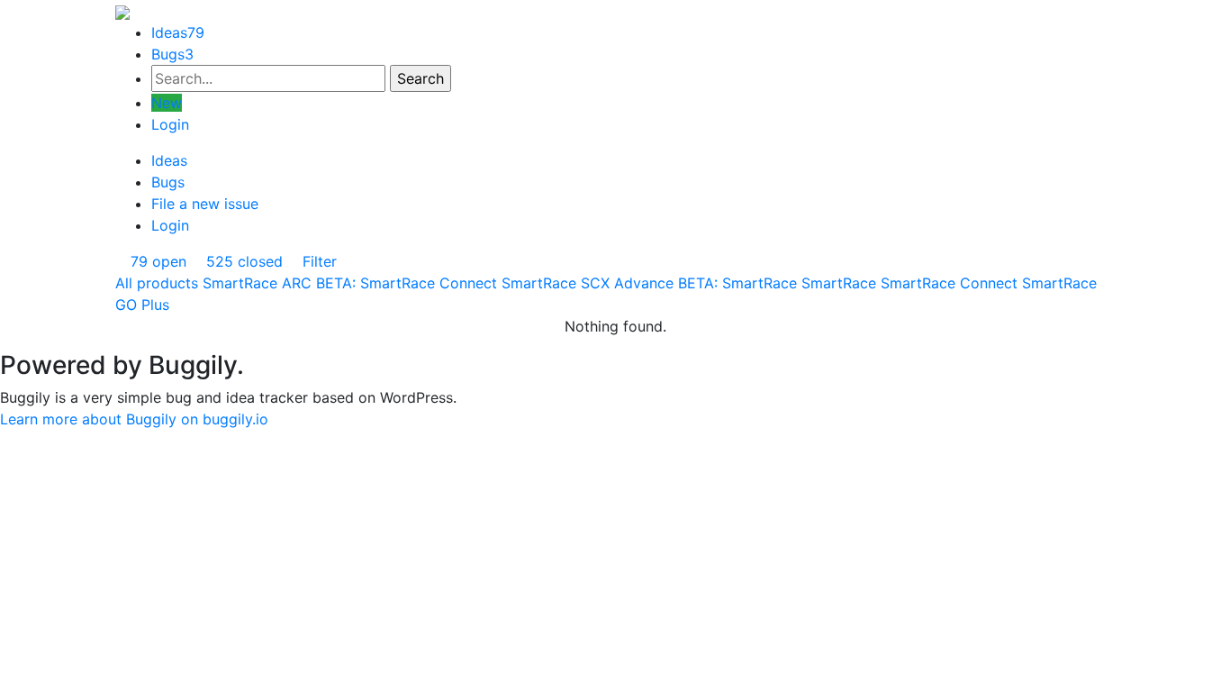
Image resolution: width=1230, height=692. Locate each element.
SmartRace (838, 283)
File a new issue (204, 204)
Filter (317, 261)
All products (156, 283)
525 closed (242, 261)
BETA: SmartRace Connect (406, 283)
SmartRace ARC (257, 283)
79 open (156, 261)
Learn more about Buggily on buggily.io (134, 419)
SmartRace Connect (949, 283)
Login (170, 124)
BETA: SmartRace (737, 283)
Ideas (177, 32)
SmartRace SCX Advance (588, 283)
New (166, 103)
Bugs (172, 54)
